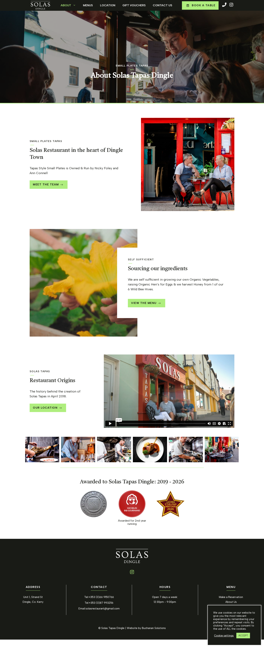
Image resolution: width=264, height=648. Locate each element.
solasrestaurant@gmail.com (103, 608)
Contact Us (162, 5)
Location (107, 5)
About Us (231, 602)
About (66, 5)
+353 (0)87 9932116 (101, 602)
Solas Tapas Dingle (112, 628)
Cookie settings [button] (224, 635)
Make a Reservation (231, 597)
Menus (88, 5)
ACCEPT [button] (243, 635)
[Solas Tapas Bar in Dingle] (222, 449)
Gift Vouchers (134, 5)
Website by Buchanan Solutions (146, 628)
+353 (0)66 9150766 (101, 597)
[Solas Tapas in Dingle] (42, 449)
